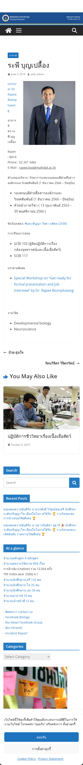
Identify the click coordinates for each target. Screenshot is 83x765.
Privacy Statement (50, 759)
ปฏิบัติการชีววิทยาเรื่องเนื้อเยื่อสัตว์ (39, 436)
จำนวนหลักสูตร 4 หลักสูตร (20, 558)
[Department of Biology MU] (8, 30)
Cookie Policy (26, 759)
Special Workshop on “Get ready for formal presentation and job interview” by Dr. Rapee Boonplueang (44, 284)
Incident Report (16, 633)
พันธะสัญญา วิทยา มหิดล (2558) (46, 223)
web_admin (37, 74)
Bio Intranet (13, 628)
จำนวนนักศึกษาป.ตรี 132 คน (22, 580)
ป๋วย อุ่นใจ (16, 352)
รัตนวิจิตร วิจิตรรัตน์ (59, 363)
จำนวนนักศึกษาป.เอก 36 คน (21, 590)
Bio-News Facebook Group (24, 622)
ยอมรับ (41, 737)
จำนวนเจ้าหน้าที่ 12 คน (18, 601)
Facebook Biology (17, 617)
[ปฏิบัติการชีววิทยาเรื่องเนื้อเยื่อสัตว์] (41, 389)
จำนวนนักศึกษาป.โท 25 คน (21, 585)
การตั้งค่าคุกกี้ (41, 749)
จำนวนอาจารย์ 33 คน (17, 596)
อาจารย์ (13, 55)
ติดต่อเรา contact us (19, 612)
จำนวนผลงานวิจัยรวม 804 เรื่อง (24, 563)
